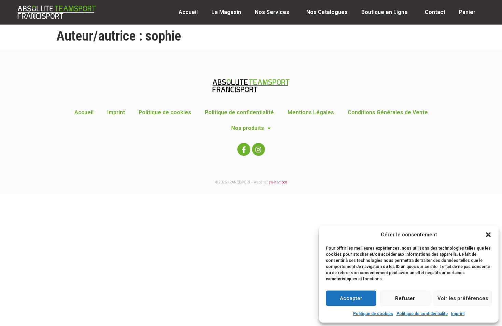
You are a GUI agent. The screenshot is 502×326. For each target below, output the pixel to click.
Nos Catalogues (327, 12)
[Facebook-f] (243, 149)
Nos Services (272, 12)
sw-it (272, 182)
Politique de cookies (373, 313)
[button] (488, 234)
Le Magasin (226, 12)
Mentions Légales (311, 112)
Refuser (405, 298)
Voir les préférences (462, 298)
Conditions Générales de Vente (388, 112)
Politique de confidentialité (422, 313)
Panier (467, 12)
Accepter (351, 298)
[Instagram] (258, 149)
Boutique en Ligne (384, 12)
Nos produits (247, 128)
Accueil (188, 12)
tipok (283, 182)
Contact (435, 12)
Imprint (458, 313)
